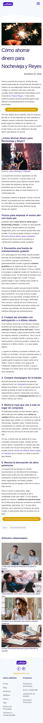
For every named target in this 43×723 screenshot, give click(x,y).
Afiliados (6, 695)
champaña (21, 384)
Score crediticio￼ (30, 690)
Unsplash (26, 171)
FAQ (4, 703)
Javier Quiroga (15, 171)
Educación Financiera (18, 527)
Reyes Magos (17, 96)
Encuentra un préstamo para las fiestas (22, 109)
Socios (5, 699)
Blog (4, 527)
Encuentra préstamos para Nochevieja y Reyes (21, 519)
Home (5, 684)
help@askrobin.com (21, 673)
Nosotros (7, 691)
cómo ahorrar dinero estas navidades (19, 236)
